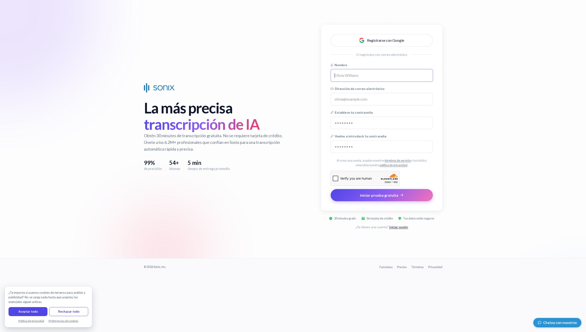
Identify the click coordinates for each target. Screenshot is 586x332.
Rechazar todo (68, 311)
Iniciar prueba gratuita (379, 195)
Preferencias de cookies (64, 321)
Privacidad (435, 267)
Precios (402, 267)
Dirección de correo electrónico (360, 89)
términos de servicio (398, 160)
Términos (417, 267)
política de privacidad (393, 165)
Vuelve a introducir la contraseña (361, 136)
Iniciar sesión (398, 227)
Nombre (341, 65)
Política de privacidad (31, 321)
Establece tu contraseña (354, 112)
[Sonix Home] (159, 87)
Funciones (386, 267)
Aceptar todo (28, 311)
